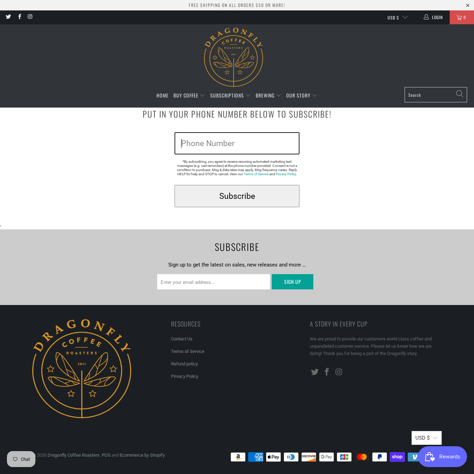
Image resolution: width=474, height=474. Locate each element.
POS (106, 455)
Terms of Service (256, 174)
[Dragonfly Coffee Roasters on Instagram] (30, 17)
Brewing (266, 95)
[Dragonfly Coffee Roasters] (233, 57)
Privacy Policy (286, 174)
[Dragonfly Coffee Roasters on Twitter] (8, 17)
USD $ (393, 17)
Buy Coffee (186, 95)
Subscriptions (227, 95)
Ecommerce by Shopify (142, 455)
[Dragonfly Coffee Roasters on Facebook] (19, 17)
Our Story (299, 95)
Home (162, 95)
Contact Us (182, 338)
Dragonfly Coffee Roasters (74, 455)
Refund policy (184, 363)
